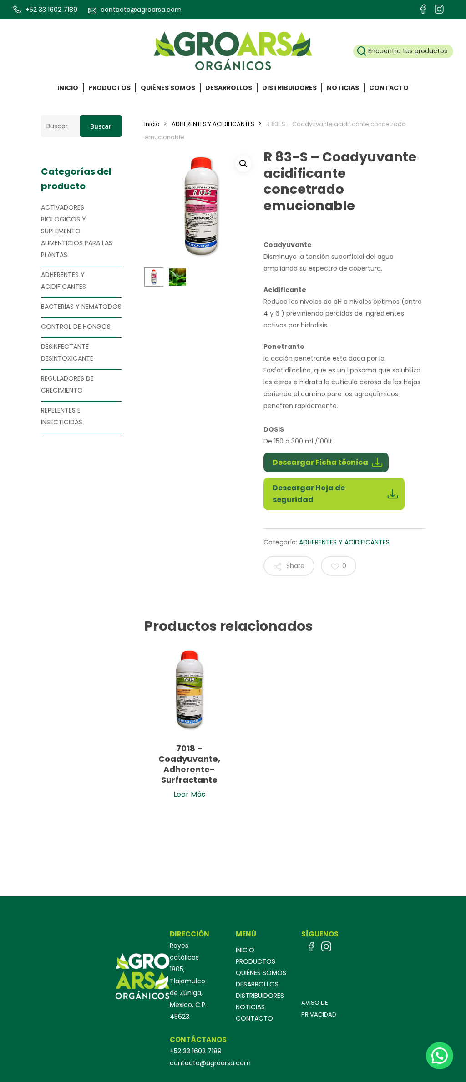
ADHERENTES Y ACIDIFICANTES (63, 280)
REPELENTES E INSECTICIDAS (61, 416)
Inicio (152, 124)
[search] (403, 51)
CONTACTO (254, 1018)
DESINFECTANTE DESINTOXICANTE (67, 352)
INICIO (245, 950)
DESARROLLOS (257, 984)
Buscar (100, 126)
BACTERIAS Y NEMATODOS (81, 306)
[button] (243, 164)
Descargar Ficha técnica (320, 462)
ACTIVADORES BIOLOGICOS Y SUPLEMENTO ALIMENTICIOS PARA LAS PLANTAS (76, 231)
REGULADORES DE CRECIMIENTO (67, 384)
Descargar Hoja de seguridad (309, 494)
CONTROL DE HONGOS (76, 326)
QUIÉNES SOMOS (261, 973)
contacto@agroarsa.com (141, 9)
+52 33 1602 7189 (51, 9)
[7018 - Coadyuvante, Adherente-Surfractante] (189, 689)
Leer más (189, 793)
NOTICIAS (250, 1007)
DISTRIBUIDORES (260, 996)
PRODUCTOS (255, 962)
